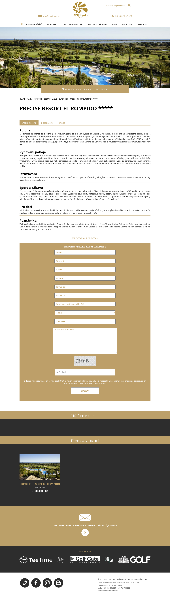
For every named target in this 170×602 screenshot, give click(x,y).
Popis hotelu (29, 122)
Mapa (62, 122)
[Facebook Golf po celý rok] (36, 587)
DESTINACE (52, 24)
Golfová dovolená (72, 24)
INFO (114, 24)
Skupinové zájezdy (97, 24)
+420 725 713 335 (123, 588)
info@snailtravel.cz (51, 16)
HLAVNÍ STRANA (26, 99)
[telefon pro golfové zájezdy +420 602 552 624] (24, 587)
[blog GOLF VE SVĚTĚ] (58, 587)
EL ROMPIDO (63, 99)
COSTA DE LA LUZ (50, 99)
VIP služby (127, 24)
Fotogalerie (47, 122)
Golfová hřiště (34, 24)
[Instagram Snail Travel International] (47, 587)
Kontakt (142, 24)
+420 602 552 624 (123, 16)
